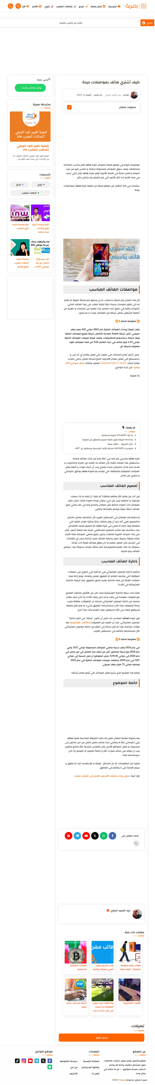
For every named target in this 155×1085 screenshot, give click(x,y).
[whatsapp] (50, 1067)
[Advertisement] (77, 51)
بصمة (122, 1080)
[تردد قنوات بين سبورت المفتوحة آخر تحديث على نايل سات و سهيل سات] (103, 990)
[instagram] (23, 1061)
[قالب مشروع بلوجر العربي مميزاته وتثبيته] (103, 952)
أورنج (18, 184)
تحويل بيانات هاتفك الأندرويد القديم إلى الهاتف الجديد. (102, 776)
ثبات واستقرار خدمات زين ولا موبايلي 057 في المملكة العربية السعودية (41, 263)
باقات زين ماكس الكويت (70, 20)
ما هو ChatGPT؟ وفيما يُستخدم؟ (117, 435)
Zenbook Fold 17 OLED (113, 363)
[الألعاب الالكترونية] (129, 990)
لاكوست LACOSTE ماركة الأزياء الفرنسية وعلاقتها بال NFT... (103, 448)
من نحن (74, 1067)
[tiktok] (17, 1061)
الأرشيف (73, 1073)
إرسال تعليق (101, 1037)
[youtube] (30, 1061)
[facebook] (50, 1061)
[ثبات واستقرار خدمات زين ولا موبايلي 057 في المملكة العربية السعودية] (40, 247)
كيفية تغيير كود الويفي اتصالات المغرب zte (33, 147)
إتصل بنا (95, 1073)
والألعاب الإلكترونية (80, 622)
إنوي (39, 184)
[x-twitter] (43, 1061)
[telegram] (37, 1061)
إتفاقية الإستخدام (90, 1067)
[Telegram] (78, 836)
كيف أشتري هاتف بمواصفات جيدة (111, 82)
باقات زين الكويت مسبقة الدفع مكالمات (71, 24)
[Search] (18, 6)
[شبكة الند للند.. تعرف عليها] (76, 990)
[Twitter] (95, 836)
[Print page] (69, 836)
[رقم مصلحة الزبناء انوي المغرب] (20, 213)
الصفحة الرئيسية (91, 1061)
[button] (10, 6)
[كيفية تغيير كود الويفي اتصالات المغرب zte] (30, 126)
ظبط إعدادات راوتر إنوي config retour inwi (40, 228)
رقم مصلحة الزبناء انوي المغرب (20, 226)
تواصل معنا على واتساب (31, 88)
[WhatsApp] (104, 836)
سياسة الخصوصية (69, 1061)
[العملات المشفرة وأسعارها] (76, 952)
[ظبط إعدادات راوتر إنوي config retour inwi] (40, 213)
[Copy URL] (136, 843)
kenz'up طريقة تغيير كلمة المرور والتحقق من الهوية (107, 439)
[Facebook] (113, 836)
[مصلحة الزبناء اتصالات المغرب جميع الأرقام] (20, 247)
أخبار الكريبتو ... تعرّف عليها (120, 444)
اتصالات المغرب (29, 193)
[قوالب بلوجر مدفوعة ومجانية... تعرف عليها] (129, 952)
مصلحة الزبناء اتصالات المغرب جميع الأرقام (21, 263)
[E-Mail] (86, 836)
